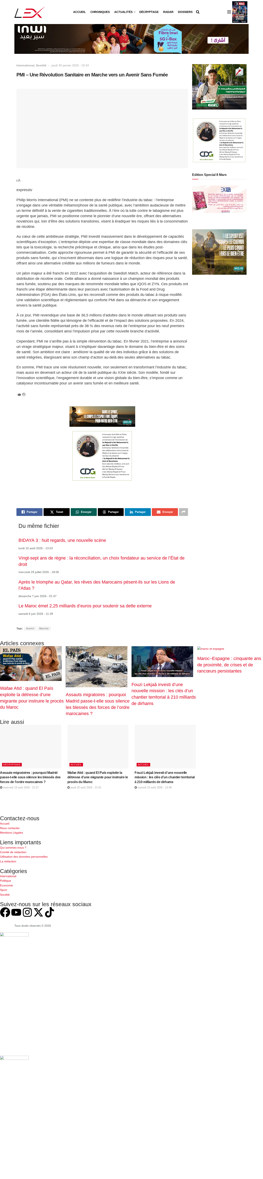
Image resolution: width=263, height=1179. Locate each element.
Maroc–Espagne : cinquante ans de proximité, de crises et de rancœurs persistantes (229, 665)
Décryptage (149, 12)
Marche (44, 628)
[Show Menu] (229, 11)
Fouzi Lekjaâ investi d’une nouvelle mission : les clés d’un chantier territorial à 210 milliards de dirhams (165, 777)
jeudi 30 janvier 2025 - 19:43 (70, 65)
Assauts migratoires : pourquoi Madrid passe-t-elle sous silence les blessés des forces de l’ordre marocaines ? (30, 777)
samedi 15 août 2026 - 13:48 (154, 787)
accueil (76, 764)
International (25, 65)
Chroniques (100, 12)
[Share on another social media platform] (183, 512)
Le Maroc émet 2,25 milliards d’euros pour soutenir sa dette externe (85, 605)
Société (41, 65)
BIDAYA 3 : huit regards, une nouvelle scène (62, 540)
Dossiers (185, 12)
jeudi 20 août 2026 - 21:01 (85, 787)
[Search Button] (198, 12)
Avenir (30, 628)
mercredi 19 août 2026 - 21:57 (20, 787)
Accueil (79, 12)
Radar (168, 12)
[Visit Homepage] (29, 12)
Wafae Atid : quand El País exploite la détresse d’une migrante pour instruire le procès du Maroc (97, 777)
